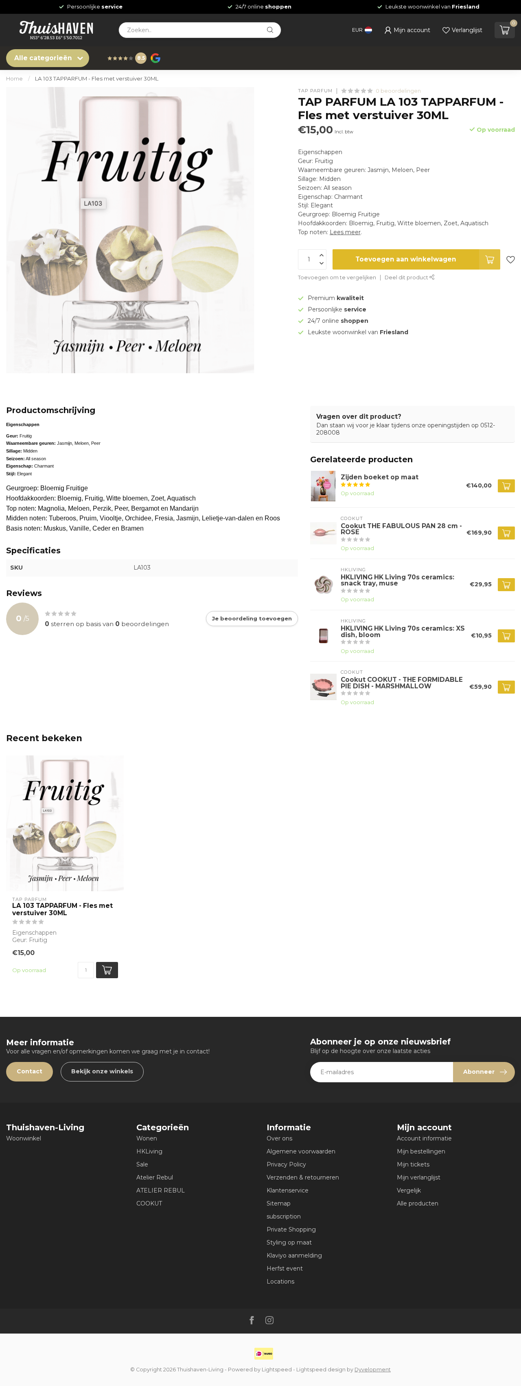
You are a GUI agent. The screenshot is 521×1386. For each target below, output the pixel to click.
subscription (284, 1216)
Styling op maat (289, 1242)
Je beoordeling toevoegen (252, 618)
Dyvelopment (373, 1369)
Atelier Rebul (154, 1177)
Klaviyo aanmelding (294, 1255)
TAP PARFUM (315, 91)
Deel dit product (407, 277)
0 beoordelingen (398, 91)
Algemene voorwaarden (301, 1151)
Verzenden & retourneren (303, 1177)
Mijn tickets (413, 1164)
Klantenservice (288, 1190)
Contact (29, 1071)
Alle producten (417, 1203)
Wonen (146, 1138)
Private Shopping (291, 1229)
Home (14, 78)
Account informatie (424, 1138)
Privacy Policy (286, 1164)
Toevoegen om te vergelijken (337, 277)
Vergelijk (409, 1190)
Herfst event (285, 1268)
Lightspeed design (321, 1369)
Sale (142, 1164)
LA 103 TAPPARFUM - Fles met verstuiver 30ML (96, 78)
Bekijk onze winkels (102, 1071)
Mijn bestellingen (421, 1151)
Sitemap (279, 1203)
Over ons (279, 1138)
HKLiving (149, 1151)
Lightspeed (277, 1369)
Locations (280, 1281)
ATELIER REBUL (160, 1190)
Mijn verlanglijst (418, 1177)
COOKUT (149, 1203)
